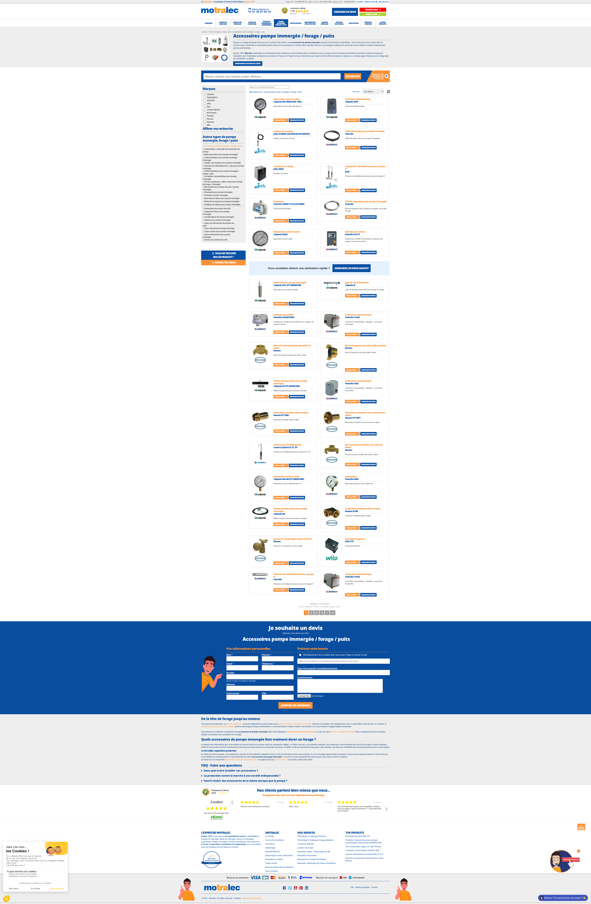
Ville (264, 693)
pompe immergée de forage (342, 731)
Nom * (229, 654)
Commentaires (304, 677)
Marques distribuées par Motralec (279, 867)
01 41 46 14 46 (325, 1)
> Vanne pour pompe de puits (215, 239)
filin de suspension (234, 723)
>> (333, 612)
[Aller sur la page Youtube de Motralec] (295, 888)
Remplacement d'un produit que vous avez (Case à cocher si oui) (335, 654)
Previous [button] (232, 802)
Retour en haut (581, 828)
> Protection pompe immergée (215, 195)
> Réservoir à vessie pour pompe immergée (221, 201)
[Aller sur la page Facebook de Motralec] (284, 888)
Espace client (370, 1)
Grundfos (211, 100)
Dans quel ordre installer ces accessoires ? (231, 770)
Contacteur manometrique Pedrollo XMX (362, 850)
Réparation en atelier (274, 859)
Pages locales (271, 863)
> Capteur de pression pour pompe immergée (222, 162)
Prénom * (266, 654)
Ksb (208, 106)
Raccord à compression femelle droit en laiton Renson (364, 859)
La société (269, 836)
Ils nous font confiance (274, 840)
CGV (352, 887)
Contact (374, 887)
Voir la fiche (280, 120)
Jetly (209, 103)
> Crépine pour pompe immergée (217, 220)
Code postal (232, 693)
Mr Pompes (211, 112)
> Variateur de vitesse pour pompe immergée (221, 204)
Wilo (209, 125)
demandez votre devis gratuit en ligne (242, 759)
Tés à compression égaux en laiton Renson (363, 846)
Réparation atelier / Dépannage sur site (313, 851)
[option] (262, 811)
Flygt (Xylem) (212, 97)
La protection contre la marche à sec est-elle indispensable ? (242, 775)
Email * (229, 663)
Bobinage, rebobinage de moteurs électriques (316, 863)
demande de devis (345, 12)
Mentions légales (363, 887)
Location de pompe (305, 847)
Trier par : (356, 91)
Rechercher (353, 76)
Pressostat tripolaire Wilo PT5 (357, 836)
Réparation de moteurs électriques (311, 859)
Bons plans (372, 14)
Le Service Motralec (305, 843)
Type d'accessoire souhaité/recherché (317, 668)
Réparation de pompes (307, 855)
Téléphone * (268, 663)
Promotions (270, 843)
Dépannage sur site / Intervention (279, 855)
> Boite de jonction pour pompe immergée (220, 154)
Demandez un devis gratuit (352, 268)
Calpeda (210, 94)
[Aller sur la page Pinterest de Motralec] (301, 888)
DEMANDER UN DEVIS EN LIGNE (247, 63)
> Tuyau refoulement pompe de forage (219, 228)
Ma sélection (384, 1)
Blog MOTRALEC (272, 851)
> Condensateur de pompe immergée (218, 216)
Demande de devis (297, 120)
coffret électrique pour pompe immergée (218, 726)
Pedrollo (210, 115)
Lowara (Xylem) (213, 109)
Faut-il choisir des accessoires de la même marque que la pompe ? (245, 780)
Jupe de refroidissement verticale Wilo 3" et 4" (364, 854)
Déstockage (270, 847)
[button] (208, 23)
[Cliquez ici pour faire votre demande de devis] (564, 861)
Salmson (210, 122)
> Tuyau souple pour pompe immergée (219, 231)
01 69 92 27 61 (349, 1)
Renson (210, 118)
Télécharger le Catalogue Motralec (311, 836)
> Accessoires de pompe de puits (216, 208)
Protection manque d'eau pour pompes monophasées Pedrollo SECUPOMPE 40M (363, 841)
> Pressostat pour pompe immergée (218, 192)
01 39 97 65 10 (300, 1)
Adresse (230, 684)
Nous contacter (271, 871)
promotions (371, 9)
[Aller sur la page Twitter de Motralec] (290, 888)
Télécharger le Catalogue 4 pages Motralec (315, 840)
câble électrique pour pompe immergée (295, 723)
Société (360, 1)
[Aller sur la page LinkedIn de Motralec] (306, 888)
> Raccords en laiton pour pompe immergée (221, 198)
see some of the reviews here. (216, 813)
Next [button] (386, 809)
